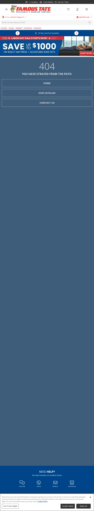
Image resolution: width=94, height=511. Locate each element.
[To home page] (30, 9)
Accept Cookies (67, 506)
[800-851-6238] (77, 9)
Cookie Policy (42, 501)
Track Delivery (48, 2)
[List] (68, 9)
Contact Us (47, 102)
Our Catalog (47, 93)
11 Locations (33, 2)
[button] (6, 9)
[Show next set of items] (76, 33)
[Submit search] (89, 22)
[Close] (90, 497)
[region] (47, 502)
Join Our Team (63, 2)
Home (47, 83)
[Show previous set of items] (18, 33)
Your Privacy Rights (10, 506)
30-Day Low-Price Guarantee (48, 33)
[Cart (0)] (86, 9)
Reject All (83, 506)
